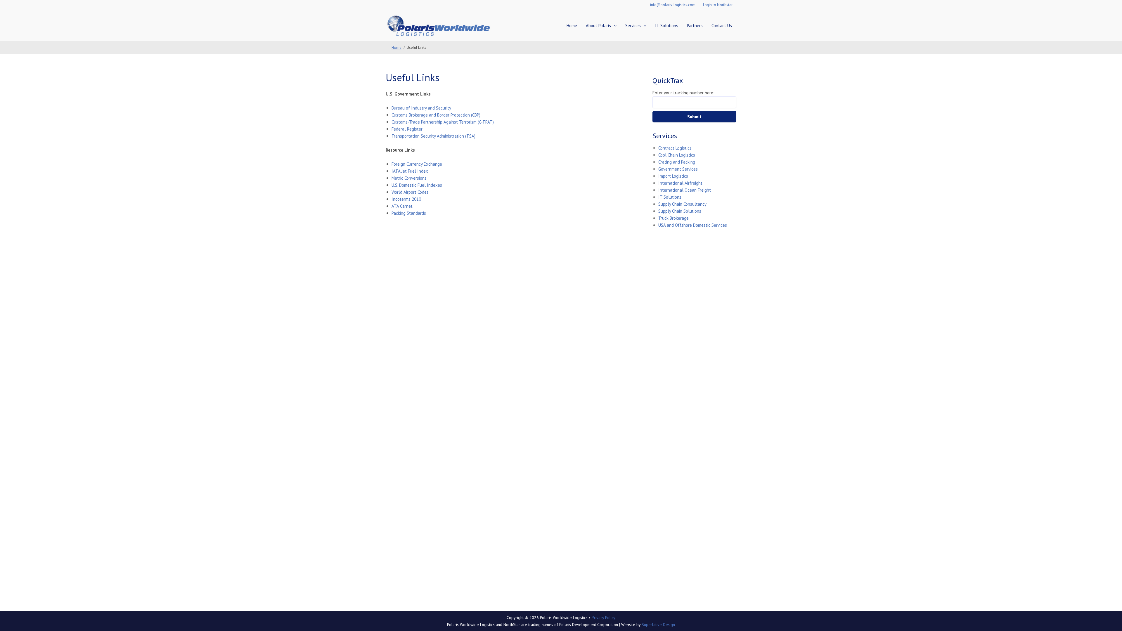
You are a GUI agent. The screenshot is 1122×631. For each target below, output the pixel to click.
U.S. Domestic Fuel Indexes (417, 185)
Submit (694, 116)
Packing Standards (409, 213)
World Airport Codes (410, 192)
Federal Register (407, 129)
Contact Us (721, 25)
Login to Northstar (718, 4)
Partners (695, 25)
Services (633, 25)
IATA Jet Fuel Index (410, 171)
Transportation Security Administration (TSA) (433, 136)
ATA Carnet (402, 206)
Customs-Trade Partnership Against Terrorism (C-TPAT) (443, 122)
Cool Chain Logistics (676, 155)
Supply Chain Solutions (679, 211)
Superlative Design (658, 624)
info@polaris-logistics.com (672, 4)
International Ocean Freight (684, 190)
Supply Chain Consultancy (682, 204)
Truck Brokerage (673, 218)
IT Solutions (666, 25)
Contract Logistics (675, 148)
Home (572, 25)
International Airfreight (680, 183)
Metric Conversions (409, 178)
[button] (614, 25)
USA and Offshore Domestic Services (692, 225)
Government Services (678, 169)
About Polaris (598, 25)
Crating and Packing (676, 162)
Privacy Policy (603, 617)
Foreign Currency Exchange (417, 164)
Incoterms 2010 (406, 199)
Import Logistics (673, 176)
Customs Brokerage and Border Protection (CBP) (436, 115)
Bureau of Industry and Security (421, 108)
